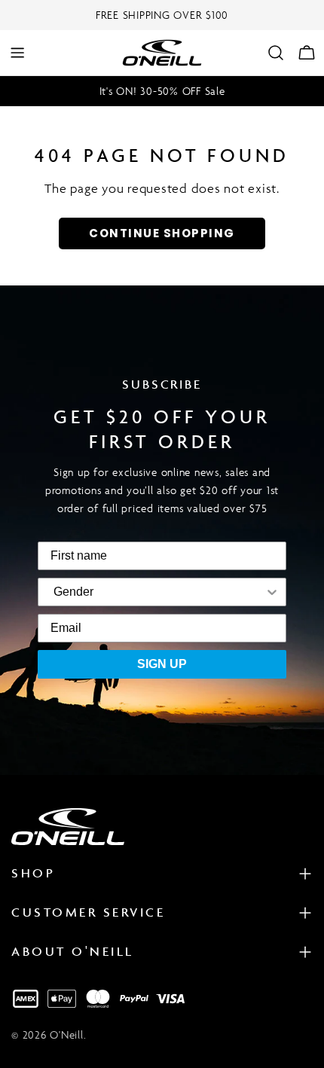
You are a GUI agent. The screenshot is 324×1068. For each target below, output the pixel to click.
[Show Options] (188, 592)
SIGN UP (162, 664)
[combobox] (73, 592)
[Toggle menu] (17, 53)
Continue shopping (162, 233)
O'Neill (66, 1034)
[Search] (276, 53)
